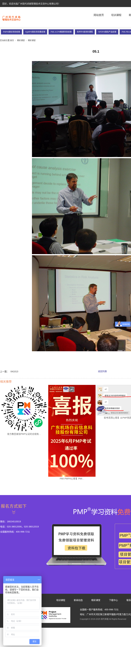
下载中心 (113, 600)
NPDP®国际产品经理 (107, 32)
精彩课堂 (21, 40)
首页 (12, 40)
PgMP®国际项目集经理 (35, 32)
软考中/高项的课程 (85, 32)
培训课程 (116, 15)
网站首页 (99, 15)
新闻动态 (78, 600)
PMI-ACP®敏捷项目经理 (61, 32)
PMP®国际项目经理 (11, 32)
